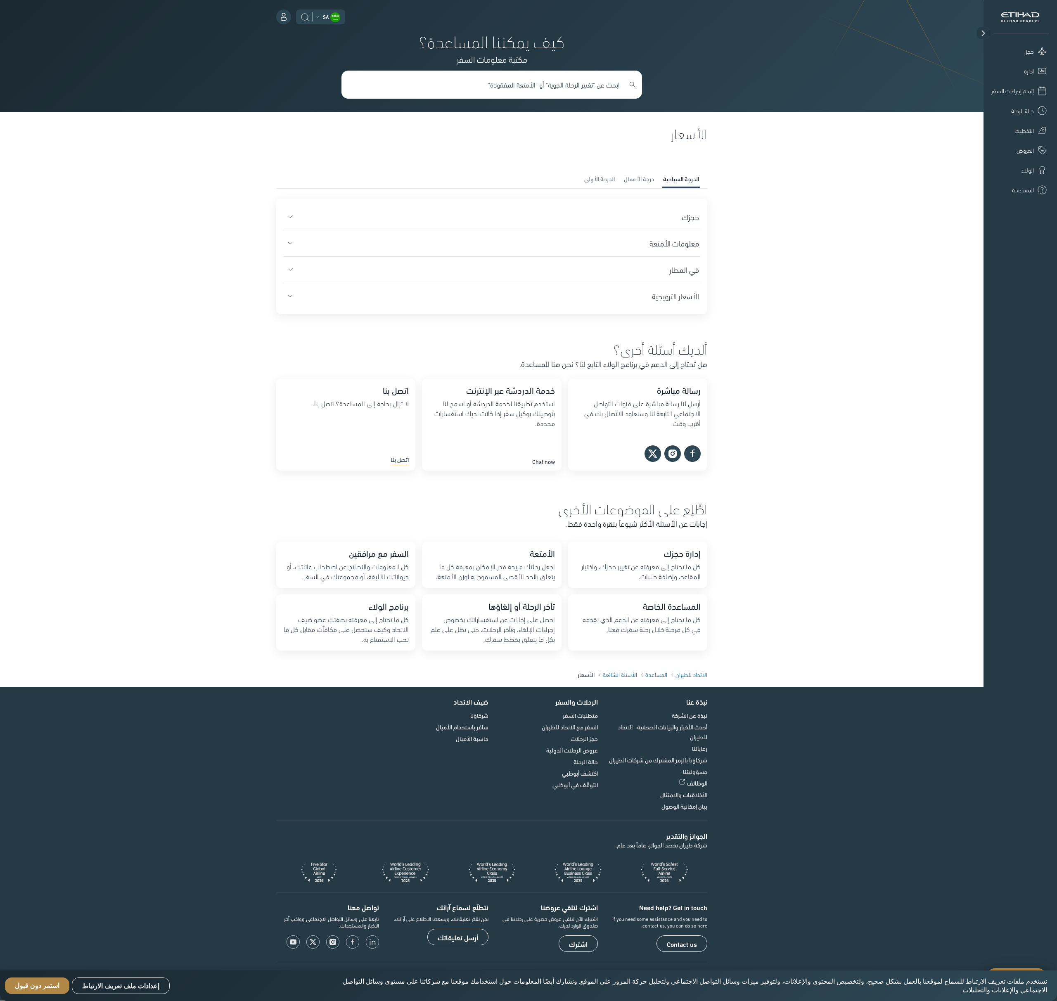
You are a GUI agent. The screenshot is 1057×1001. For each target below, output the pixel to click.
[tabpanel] (491, 256)
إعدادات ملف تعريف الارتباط (120, 986)
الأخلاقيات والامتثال (683, 794)
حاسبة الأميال (472, 738)
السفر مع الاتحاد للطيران (570, 727)
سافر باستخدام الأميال (462, 727)
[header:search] (305, 16)
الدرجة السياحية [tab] (681, 178)
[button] (983, 33)
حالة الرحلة (586, 761)
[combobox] (487, 85)
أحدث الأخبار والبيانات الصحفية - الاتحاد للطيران (662, 732)
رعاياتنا (699, 748)
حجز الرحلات (584, 738)
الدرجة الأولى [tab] (599, 178)
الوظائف (697, 783)
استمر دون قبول (37, 986)
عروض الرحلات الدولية (572, 750)
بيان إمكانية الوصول (684, 806)
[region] (528, 985)
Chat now (543, 462)
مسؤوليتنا (695, 771)
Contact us (682, 944)
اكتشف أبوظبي (580, 773)
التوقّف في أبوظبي (575, 784)
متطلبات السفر (580, 715)
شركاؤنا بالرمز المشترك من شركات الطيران (658, 760)
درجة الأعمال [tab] (639, 178)
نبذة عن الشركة (689, 715)
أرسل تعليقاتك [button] (458, 937)
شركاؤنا (479, 715)
